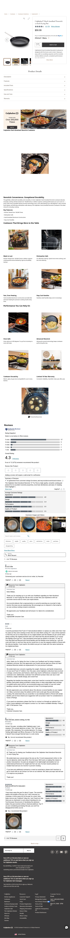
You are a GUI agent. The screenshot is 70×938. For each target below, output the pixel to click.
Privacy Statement (9, 867)
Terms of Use (38, 904)
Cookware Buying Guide (11, 904)
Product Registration (25, 904)
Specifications (8, 90)
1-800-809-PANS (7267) (57, 900)
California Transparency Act (42, 909)
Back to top (35, 843)
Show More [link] (49, 60)
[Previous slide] (7, 40)
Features (6, 81)
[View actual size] (24, 18)
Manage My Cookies (40, 899)
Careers (6, 920)
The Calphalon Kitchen (10, 911)
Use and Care (8, 94)
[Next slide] (27, 40)
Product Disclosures (40, 912)
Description (7, 77)
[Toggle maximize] (29, 18)
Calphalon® (35, 14)
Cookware (12, 14)
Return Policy (23, 911)
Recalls (22, 913)
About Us (6, 913)
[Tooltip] (48, 38)
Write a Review (55, 26)
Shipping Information (26, 908)
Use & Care (23, 899)
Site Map (6, 918)
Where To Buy (23, 915)
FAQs (21, 901)
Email (52, 896)
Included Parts (8, 85)
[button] (66, 927)
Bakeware (7, 901)
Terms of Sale (39, 906)
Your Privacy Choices (41, 901)
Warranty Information (26, 906)
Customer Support (25, 897)
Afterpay (6, 915)
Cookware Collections (23, 14)
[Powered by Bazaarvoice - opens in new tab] (35, 417)
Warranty (7, 98)
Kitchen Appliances (9, 897)
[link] (52, 852)
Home (6, 14)
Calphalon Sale (8, 908)
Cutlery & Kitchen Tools (10, 906)
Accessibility (23, 918)
